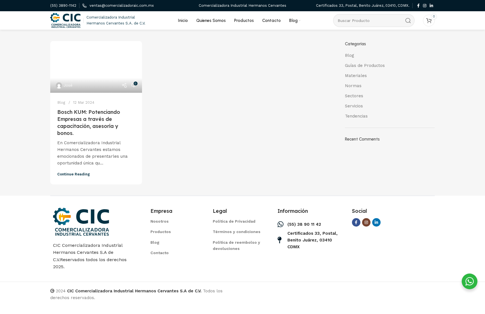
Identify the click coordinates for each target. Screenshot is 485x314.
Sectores (354, 95)
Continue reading (73, 174)
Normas (353, 85)
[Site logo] (65, 19)
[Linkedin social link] (431, 6)
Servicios (354, 106)
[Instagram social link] (424, 6)
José (67, 85)
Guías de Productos (365, 65)
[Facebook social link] (418, 6)
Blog (61, 102)
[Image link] (81, 221)
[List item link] (175, 221)
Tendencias (356, 116)
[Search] (408, 20)
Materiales (356, 75)
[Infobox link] (63, 6)
